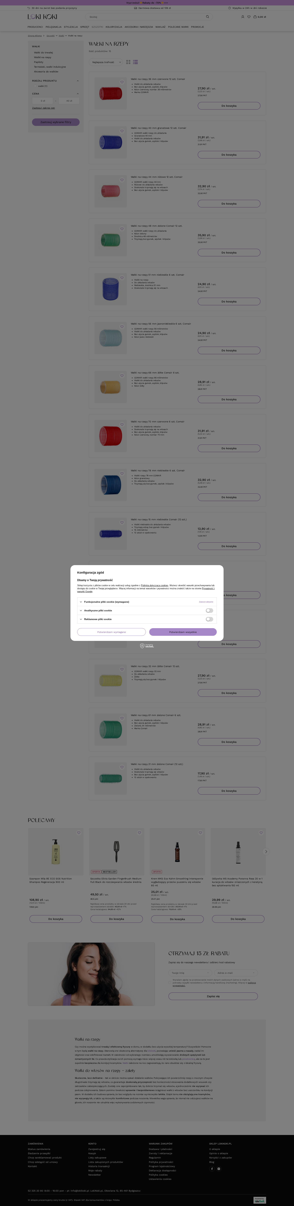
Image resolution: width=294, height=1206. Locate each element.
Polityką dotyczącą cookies (154, 585)
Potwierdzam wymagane (111, 632)
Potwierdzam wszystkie (183, 632)
